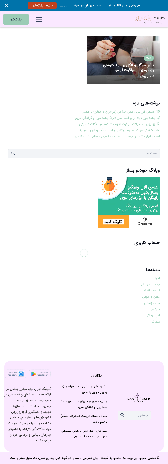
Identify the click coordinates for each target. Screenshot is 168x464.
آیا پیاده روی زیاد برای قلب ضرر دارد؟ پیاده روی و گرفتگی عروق (117, 117)
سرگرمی (155, 309)
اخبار (157, 278)
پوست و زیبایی (150, 284)
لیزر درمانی (153, 315)
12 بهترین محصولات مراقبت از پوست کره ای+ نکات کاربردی (119, 124)
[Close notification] (6, 5)
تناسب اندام (152, 290)
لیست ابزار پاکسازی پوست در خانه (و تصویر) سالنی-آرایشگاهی (117, 136)
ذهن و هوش (151, 296)
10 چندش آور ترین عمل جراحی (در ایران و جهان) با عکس (121, 111)
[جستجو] (122, 415)
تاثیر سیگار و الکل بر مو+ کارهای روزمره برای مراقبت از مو (128, 67)
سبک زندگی (152, 303)
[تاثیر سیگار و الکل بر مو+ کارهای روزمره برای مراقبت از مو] (123, 38)
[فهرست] (38, 19)
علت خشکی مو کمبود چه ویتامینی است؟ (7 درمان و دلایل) (120, 130)
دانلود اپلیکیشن (42, 5)
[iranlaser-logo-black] (149, 19)
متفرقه (155, 321)
